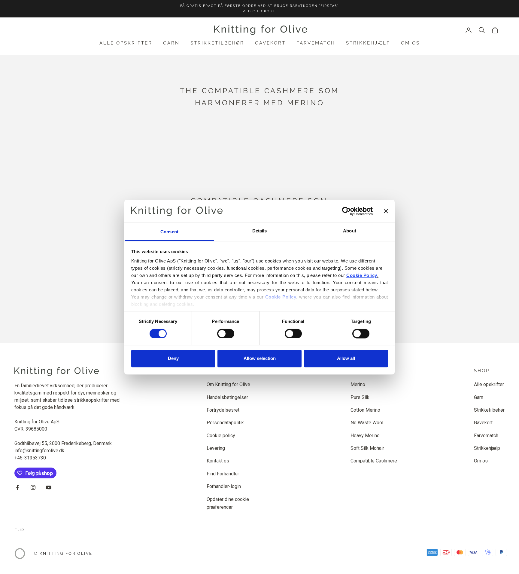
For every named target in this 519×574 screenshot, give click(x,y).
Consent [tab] (169, 232)
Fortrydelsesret (223, 410)
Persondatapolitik (225, 422)
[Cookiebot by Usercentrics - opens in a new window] (346, 211)
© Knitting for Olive (63, 553)
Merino (358, 384)
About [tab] (349, 231)
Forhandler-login (224, 486)
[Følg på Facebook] (17, 487)
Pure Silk (360, 397)
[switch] (225, 333)
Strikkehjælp (368, 43)
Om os (410, 43)
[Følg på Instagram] (33, 487)
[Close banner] (386, 211)
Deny (173, 358)
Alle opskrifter (125, 43)
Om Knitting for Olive (228, 384)
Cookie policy (221, 435)
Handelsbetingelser (227, 397)
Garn (171, 43)
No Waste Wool (367, 422)
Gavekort (270, 43)
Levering (216, 448)
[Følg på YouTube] (49, 487)
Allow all (346, 358)
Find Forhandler (223, 474)
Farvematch (315, 43)
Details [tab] (259, 231)
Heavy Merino (365, 435)
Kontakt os (218, 461)
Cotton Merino (365, 410)
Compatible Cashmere (374, 461)
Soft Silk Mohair (367, 448)
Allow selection (260, 358)
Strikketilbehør (217, 43)
